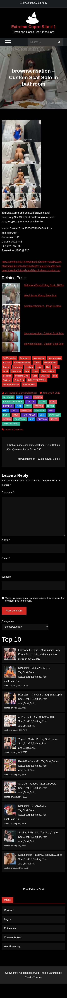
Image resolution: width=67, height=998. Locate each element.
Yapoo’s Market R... (29, 739)
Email (6, 558)
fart (28, 406)
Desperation (50, 362)
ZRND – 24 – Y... (27, 717)
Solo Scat (19, 380)
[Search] (59, 42)
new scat (40, 410)
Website (6, 576)
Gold (5, 371)
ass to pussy (55, 358)
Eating (6, 367)
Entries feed (10, 928)
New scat (16, 371)
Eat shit (31, 402)
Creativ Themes (33, 977)
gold (14, 410)
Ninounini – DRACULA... (32, 806)
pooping (7, 375)
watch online (29, 384)
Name (6, 539)
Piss (51, 410)
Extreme (17, 367)
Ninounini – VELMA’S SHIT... (34, 668)
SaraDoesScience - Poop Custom (42, 306)
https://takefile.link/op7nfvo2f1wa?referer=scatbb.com (31, 270)
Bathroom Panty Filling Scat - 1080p (44, 285)
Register (8, 910)
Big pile (6, 362)
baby (27, 397)
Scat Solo (54, 415)
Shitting (6, 380)
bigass (38, 397)
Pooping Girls (21, 375)
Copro (37, 362)
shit (31, 419)
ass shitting (39, 358)
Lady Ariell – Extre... (29, 650)
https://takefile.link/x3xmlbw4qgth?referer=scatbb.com (31, 266)
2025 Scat (8, 397)
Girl (48, 367)
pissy (6, 415)
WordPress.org (12, 946)
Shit (55, 375)
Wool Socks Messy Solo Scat (40, 295)
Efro (52, 402)
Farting (29, 367)
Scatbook (20, 419)
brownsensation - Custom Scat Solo (44, 333)
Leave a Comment (14, 429)
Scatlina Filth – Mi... (29, 832)
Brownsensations (12, 402)
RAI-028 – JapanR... (29, 761)
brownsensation (22, 362)
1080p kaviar (9, 358)
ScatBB (7, 419)
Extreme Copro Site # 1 (33, 26)
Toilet (54, 419)
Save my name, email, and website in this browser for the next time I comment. (34, 599)
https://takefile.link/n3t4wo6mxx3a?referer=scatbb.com (31, 261)
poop (35, 371)
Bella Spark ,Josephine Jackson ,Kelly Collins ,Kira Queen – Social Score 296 (33, 447)
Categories (8, 621)
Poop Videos (48, 371)
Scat (34, 375)
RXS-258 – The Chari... (31, 694)
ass (19, 397)
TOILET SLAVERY (37, 380)
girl (5, 410)
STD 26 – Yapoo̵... (28, 783)
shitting (42, 419)
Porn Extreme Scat (33, 889)
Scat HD (45, 375)
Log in (7, 919)
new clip (26, 410)
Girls (56, 367)
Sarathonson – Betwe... (31, 854)
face (19, 406)
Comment (8, 492)
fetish (39, 367)
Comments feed (13, 937)
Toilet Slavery (11, 424)
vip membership (11, 384)
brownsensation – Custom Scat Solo (38, 459)
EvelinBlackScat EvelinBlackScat (21, 393)
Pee (27, 371)
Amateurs (24, 358)
